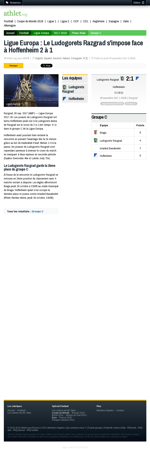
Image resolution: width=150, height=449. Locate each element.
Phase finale (79, 33)
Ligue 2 (64, 21)
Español (48, 58)
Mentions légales (105, 410)
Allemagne (10, 25)
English (39, 58)
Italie (126, 21)
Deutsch (57, 58)
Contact (120, 410)
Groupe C (96, 33)
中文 (85, 58)
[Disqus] (75, 331)
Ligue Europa (41, 33)
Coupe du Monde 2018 (30, 21)
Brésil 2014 (57, 415)
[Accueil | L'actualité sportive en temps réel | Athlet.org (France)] (16, 14)
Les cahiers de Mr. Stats (19, 413)
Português (76, 58)
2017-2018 (60, 33)
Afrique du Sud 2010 (76, 415)
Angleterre (98, 21)
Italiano (66, 58)
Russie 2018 (78, 413)
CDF (76, 21)
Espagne (114, 21)
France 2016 (65, 417)
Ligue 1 (51, 21)
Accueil (10, 33)
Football (8, 21)
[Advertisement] (75, 248)
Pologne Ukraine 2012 (63, 420)
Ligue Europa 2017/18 (112, 104)
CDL (85, 21)
